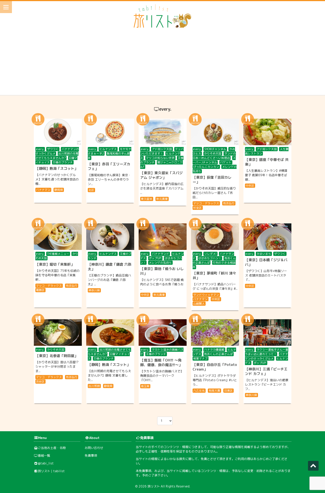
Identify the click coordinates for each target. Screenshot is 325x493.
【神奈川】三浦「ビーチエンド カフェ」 (266, 371)
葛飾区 (40, 290)
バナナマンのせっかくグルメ (266, 356)
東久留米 (146, 199)
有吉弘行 (229, 203)
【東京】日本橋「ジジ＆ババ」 (266, 262)
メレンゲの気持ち (160, 263)
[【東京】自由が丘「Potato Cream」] (215, 332)
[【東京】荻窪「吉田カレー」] (215, 132)
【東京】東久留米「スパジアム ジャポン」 (161, 175)
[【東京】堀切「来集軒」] (58, 236)
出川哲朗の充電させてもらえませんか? (57, 155)
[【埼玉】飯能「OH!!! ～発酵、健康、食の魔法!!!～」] (163, 332)
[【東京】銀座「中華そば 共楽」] (267, 132)
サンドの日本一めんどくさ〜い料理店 (214, 155)
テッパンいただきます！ (162, 151)
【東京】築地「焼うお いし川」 (162, 271)
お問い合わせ (94, 448)
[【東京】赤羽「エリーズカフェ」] (110, 132)
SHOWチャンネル (215, 149)
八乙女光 (199, 390)
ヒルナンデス (108, 149)
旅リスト (153, 486)
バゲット (225, 162)
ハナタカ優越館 (214, 350)
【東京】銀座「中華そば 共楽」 (267, 162)
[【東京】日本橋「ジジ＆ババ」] (267, 236)
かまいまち (264, 254)
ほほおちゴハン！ (209, 258)
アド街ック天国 (162, 149)
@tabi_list (46, 463)
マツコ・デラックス (206, 203)
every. (40, 149)
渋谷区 (40, 381)
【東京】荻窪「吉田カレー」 (212, 179)
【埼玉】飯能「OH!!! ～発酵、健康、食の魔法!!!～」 (161, 362)
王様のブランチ (63, 162)
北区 (91, 190)
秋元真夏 (162, 199)
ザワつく (53, 149)
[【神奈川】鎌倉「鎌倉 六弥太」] (110, 236)
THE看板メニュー (58, 254)
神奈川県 (94, 290)
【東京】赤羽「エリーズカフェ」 (109, 166)
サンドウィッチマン (206, 295)
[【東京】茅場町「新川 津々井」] (215, 236)
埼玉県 (145, 386)
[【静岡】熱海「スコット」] (58, 132)
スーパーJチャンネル (214, 160)
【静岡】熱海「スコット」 (56, 168)
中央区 (250, 186)
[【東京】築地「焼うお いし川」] (163, 236)
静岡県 (58, 190)
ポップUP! (155, 258)
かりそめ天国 (212, 153)
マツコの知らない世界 (160, 158)
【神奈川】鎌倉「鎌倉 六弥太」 (109, 266)
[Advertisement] (162, 64)
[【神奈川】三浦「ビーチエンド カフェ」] (267, 332)
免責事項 (91, 455)
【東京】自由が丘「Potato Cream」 (215, 367)
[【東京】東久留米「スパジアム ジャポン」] (163, 132)
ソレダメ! (210, 254)
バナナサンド (160, 254)
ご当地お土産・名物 (52, 448)
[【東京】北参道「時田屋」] (58, 332)
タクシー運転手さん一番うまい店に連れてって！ (267, 352)
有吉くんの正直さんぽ (218, 354)
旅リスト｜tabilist (51, 471)
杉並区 (197, 208)
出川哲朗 (94, 386)
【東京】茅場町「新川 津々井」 (214, 275)
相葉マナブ (200, 358)
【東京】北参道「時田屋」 (56, 355)
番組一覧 (44, 455)
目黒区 (228, 390)
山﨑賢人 (199, 303)
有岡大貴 (214, 390)
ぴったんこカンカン (206, 167)
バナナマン (43, 190)
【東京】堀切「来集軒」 (54, 264)
